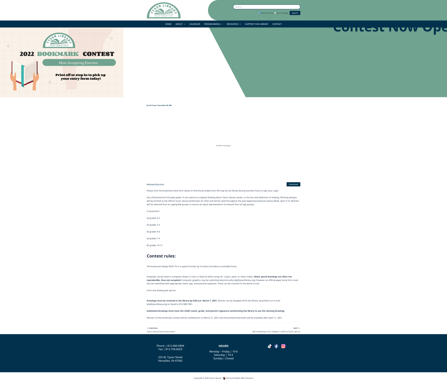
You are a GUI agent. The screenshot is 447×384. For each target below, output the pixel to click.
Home (168, 24)
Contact (277, 24)
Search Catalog (282, 13)
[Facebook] (276, 346)
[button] (184, 24)
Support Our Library (256, 24)
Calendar (194, 24)
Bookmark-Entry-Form (155, 184)
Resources (232, 24)
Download (293, 184)
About (179, 24)
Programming (212, 24)
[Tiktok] (269, 346)
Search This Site (267, 13)
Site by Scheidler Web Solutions (239, 378)
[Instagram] (283, 346)
